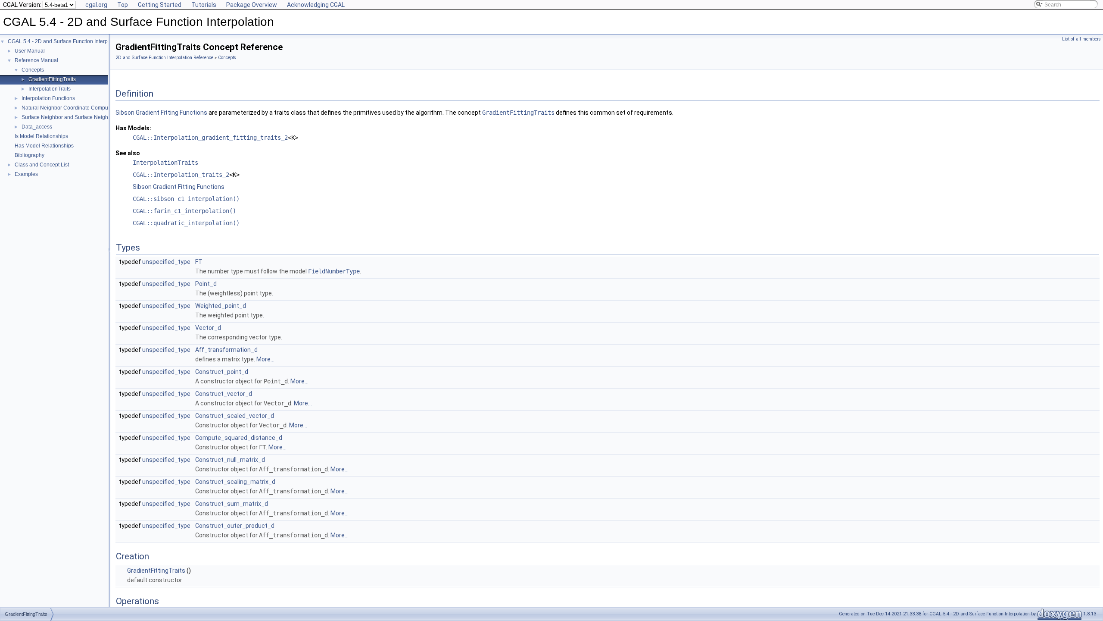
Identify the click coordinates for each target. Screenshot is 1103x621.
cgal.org (96, 4)
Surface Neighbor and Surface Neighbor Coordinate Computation (98, 117)
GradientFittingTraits (52, 79)
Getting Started (159, 4)
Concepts (33, 70)
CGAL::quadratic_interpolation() (186, 223)
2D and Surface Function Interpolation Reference (164, 57)
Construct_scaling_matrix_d (235, 481)
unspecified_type (166, 261)
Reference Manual (36, 60)
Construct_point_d (221, 371)
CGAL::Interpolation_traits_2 (181, 174)
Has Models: (133, 128)
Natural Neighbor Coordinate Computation (71, 108)
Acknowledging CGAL (316, 4)
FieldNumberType (334, 271)
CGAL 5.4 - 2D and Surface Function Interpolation (66, 41)
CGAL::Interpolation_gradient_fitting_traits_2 (210, 137)
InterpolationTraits (49, 89)
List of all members (1081, 39)
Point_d (206, 283)
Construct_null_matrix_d (230, 459)
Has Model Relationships (44, 146)
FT (199, 261)
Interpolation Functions (48, 98)
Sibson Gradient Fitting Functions (161, 112)
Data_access (37, 127)
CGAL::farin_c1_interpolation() (184, 210)
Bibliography (29, 155)
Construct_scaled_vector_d (234, 415)
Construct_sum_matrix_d (231, 503)
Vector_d (208, 327)
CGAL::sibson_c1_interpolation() (186, 198)
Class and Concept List (42, 165)
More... (265, 359)
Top (122, 4)
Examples (26, 174)
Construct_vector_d (223, 393)
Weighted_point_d (220, 305)
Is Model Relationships (41, 136)
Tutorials (203, 4)
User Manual (30, 51)
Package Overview (251, 4)
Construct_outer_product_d (234, 525)
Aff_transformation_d (226, 349)
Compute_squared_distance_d (238, 437)
